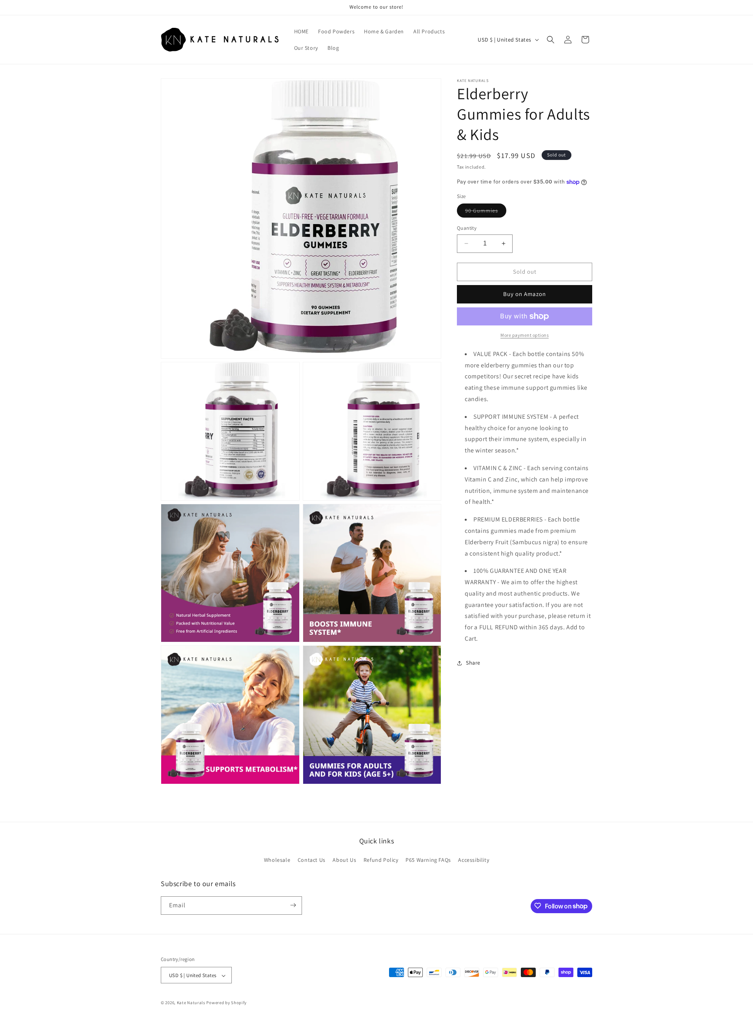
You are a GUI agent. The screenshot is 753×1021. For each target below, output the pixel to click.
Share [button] (473, 662)
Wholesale (277, 860)
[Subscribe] (293, 905)
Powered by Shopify (226, 1003)
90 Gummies (485, 212)
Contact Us (312, 860)
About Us (344, 860)
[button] (550, 39)
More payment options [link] (524, 335)
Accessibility (473, 860)
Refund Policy (381, 860)
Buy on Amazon (524, 294)
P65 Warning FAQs (428, 860)
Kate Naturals (191, 1003)
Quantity (467, 228)
